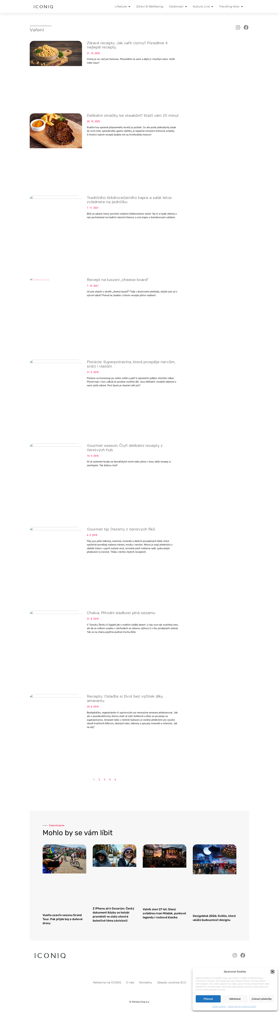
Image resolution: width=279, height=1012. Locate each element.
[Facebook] (246, 27)
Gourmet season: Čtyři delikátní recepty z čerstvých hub (125, 447)
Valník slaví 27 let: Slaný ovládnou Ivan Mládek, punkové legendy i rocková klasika (164, 913)
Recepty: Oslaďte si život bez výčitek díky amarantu (125, 698)
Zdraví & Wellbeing (149, 6)
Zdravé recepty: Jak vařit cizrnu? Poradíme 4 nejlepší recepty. (127, 45)
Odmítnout (235, 998)
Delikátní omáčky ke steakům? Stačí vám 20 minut (133, 115)
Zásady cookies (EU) (171, 982)
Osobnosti (176, 6)
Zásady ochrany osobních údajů (242, 1006)
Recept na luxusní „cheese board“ (117, 279)
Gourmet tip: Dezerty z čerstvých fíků (121, 529)
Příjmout (208, 998)
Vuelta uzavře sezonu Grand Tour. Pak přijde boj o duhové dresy (63, 919)
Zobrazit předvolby (262, 998)
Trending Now (229, 6)
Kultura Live (201, 6)
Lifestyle (121, 6)
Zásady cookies (219, 1006)
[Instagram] (238, 27)
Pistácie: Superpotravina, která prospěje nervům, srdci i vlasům (131, 364)
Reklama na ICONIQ (107, 982)
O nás (130, 982)
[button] (272, 971)
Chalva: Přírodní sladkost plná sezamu (121, 613)
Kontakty (145, 982)
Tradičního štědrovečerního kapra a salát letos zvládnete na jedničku (129, 199)
